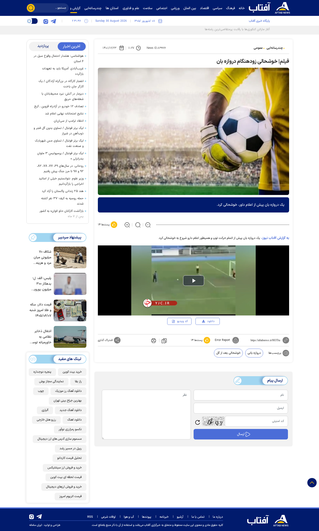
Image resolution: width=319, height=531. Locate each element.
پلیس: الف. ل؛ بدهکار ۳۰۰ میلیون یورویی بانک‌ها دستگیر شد (41, 284)
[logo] (270, 7)
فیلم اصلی (203, 334)
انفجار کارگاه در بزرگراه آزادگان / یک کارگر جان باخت (61, 84)
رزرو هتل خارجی (46, 420)
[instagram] (45, 21)
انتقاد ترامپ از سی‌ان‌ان (69, 121)
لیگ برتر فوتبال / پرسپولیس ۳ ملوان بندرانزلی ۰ (60, 156)
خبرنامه (164, 517)
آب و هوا (129, 517)
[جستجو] (31, 8)
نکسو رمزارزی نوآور (70, 429)
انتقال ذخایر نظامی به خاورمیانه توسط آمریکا (40, 337)
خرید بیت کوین (72, 372)
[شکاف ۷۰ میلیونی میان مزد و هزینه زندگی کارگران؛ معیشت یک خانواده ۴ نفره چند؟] (68, 257)
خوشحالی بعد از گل (228, 353)
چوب (41, 391)
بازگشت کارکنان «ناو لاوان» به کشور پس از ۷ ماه (61, 214)
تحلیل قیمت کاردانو (69, 458)
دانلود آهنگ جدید (71, 410)
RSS (90, 517)
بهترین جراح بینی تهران (67, 400)
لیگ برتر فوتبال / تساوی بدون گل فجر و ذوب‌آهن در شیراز (59, 131)
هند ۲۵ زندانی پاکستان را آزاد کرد (63, 191)
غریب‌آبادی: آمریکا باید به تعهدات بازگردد (63, 71)
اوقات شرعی (108, 517)
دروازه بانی (254, 353)
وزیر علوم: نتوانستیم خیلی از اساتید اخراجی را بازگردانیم (61, 181)
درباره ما (218, 517)
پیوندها (146, 517)
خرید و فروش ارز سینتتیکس (64, 467)
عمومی (258, 48)
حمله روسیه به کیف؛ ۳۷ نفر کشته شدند (62, 201)
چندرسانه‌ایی (274, 48)
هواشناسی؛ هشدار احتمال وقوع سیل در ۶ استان (59, 59)
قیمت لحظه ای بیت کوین (66, 477)
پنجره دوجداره (42, 372)
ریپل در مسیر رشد (71, 448)
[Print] (153, 340)
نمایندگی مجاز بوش (51, 381)
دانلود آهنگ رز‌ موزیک (68, 391)
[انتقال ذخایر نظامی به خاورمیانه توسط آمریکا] (68, 336)
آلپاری (45, 410)
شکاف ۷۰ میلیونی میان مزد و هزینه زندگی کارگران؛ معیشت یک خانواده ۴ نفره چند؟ (41, 257)
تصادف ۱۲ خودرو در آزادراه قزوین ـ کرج (59, 106)
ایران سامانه (35, 525)
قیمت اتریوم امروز (70, 496)
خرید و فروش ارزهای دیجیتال (64, 487)
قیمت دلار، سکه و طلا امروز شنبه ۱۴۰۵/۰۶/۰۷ (40, 310)
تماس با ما (198, 517)
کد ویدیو (182, 321)
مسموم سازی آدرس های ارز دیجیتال (59, 439)
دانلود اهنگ (74, 420)
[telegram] (53, 21)
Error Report (222, 340)
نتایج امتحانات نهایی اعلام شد (64, 113)
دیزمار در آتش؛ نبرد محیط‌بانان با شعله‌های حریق (63, 97)
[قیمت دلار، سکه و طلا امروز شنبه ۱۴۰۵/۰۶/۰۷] (68, 310)
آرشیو (180, 517)
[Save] (164, 340)
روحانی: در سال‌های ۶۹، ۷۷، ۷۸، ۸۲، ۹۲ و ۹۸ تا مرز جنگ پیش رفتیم (60, 169)
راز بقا (78, 381)
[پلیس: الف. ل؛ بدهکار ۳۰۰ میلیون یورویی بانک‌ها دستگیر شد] (68, 283)
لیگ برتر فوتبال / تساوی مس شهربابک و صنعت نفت (59, 143)
